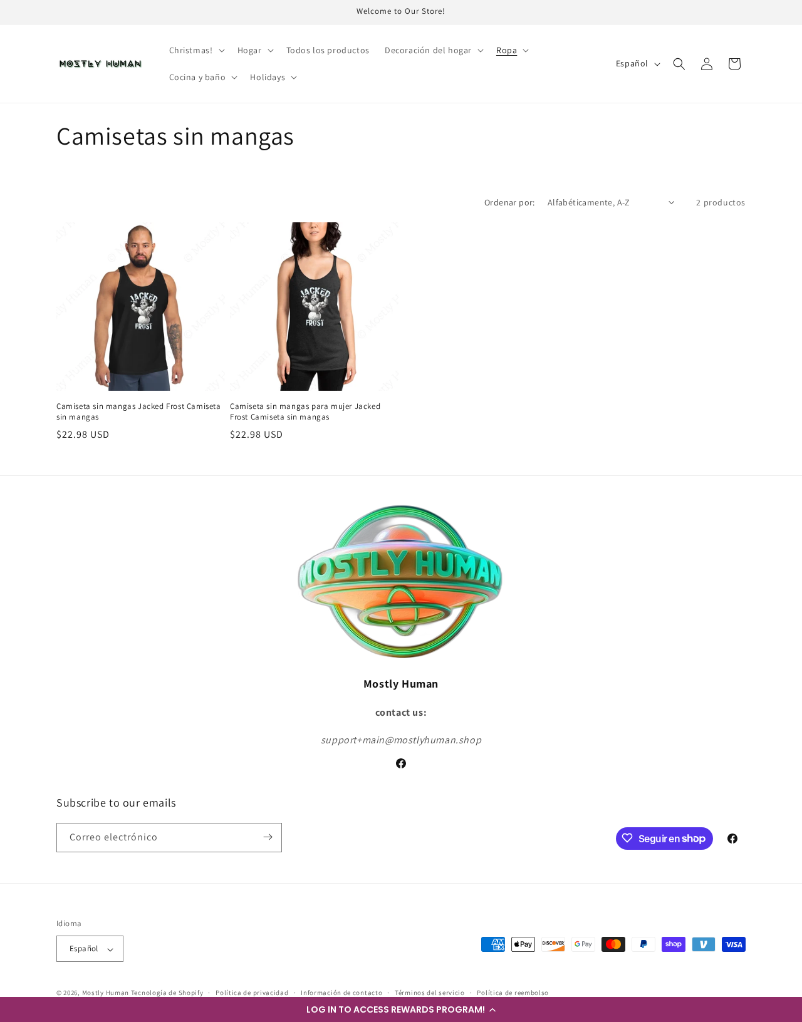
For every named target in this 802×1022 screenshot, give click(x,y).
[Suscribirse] (267, 837)
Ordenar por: (509, 202)
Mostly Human (105, 993)
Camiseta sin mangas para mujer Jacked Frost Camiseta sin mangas (305, 411)
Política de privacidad (252, 992)
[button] (401, 1009)
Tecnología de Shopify (167, 993)
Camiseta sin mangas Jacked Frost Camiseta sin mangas (138, 411)
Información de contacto (341, 992)
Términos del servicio (430, 992)
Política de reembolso (513, 992)
